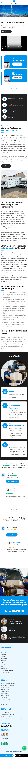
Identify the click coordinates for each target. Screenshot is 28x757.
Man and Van (4, 703)
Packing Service (5, 699)
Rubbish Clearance (6, 689)
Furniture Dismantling (7, 701)
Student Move (5, 695)
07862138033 (18, 611)
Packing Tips (12, 630)
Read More (6, 166)
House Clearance (5, 687)
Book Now (7, 755)
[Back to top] (25, 751)
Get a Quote (6, 31)
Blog (2, 666)
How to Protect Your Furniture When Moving (15, 622)
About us (3, 652)
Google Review (12, 535)
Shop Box (3, 660)
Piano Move (4, 697)
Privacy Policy (5, 672)
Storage (3, 656)
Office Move (4, 693)
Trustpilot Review (12, 481)
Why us (3, 664)
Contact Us (4, 668)
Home (2, 650)
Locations (3, 654)
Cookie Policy (4, 674)
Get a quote (15, 64)
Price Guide (4, 658)
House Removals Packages (8, 683)
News (2, 676)
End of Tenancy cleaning (7, 685)
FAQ (2, 662)
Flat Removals (5, 691)
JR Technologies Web (16, 751)
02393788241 (10, 714)
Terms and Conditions (7, 670)
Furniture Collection (6, 705)
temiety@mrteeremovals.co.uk (13, 717)
